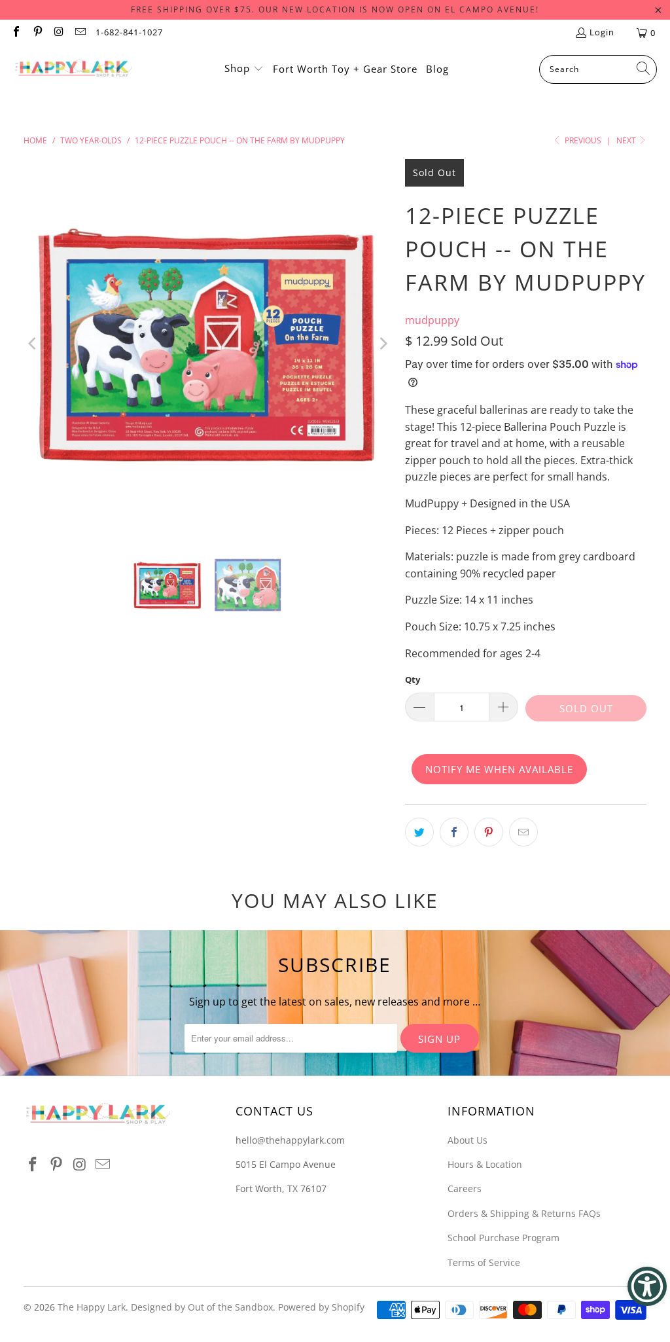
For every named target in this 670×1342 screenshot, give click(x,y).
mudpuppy (432, 320)
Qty (412, 679)
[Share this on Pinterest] (488, 832)
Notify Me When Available (499, 769)
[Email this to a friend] (523, 832)
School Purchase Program (503, 1237)
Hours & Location (485, 1164)
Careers (465, 1188)
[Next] (382, 343)
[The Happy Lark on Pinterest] (37, 33)
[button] (244, 69)
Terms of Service (484, 1262)
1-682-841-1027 (129, 32)
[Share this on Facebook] (454, 832)
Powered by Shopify (321, 1307)
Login (602, 32)
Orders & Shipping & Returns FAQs (524, 1213)
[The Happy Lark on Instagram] (58, 33)
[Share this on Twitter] (419, 832)
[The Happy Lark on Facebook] (16, 33)
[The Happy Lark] (73, 69)
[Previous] (33, 343)
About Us (467, 1140)
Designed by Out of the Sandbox (202, 1307)
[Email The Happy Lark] (79, 33)
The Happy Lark (92, 1307)
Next (627, 140)
